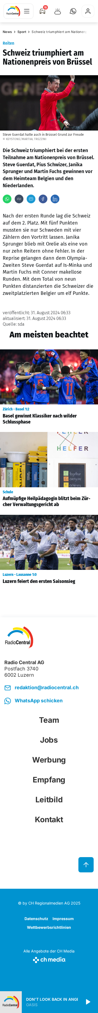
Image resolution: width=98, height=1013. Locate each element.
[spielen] (87, 1002)
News (7, 32)
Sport (21, 32)
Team (49, 720)
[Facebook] (43, 199)
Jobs (49, 740)
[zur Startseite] (13, 11)
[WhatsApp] (7, 199)
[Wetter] (57, 11)
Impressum (63, 918)
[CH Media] (49, 959)
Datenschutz (36, 918)
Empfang (49, 779)
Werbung (49, 759)
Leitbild (49, 799)
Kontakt (49, 819)
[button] (73, 11)
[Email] (31, 199)
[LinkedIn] (55, 199)
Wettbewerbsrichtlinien (49, 927)
